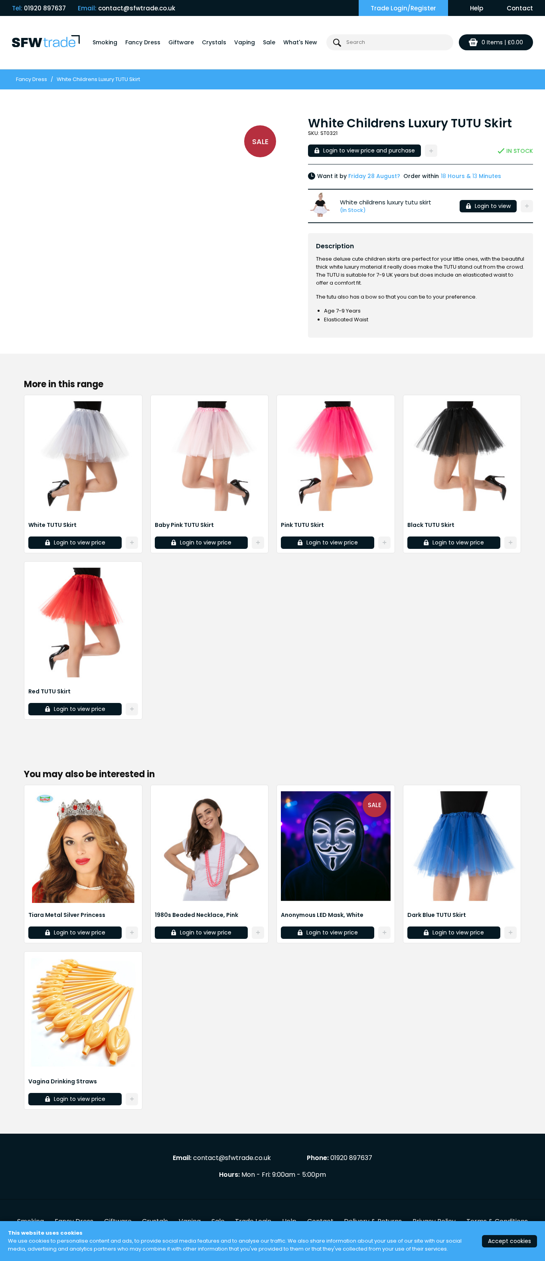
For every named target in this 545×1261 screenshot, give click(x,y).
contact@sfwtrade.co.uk (136, 8)
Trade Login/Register (403, 8)
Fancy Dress (142, 42)
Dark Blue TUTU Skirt (436, 915)
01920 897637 (45, 8)
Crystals (214, 42)
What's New (300, 42)
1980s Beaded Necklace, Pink (196, 915)
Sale (269, 42)
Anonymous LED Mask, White (322, 915)
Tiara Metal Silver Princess (66, 915)
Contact (520, 8)
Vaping (244, 42)
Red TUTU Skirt (49, 691)
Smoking (105, 42)
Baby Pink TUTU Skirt (184, 525)
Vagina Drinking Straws (62, 1081)
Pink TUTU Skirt (302, 525)
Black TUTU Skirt (430, 525)
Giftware (181, 42)
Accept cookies (509, 1241)
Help (476, 8)
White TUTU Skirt (52, 525)
